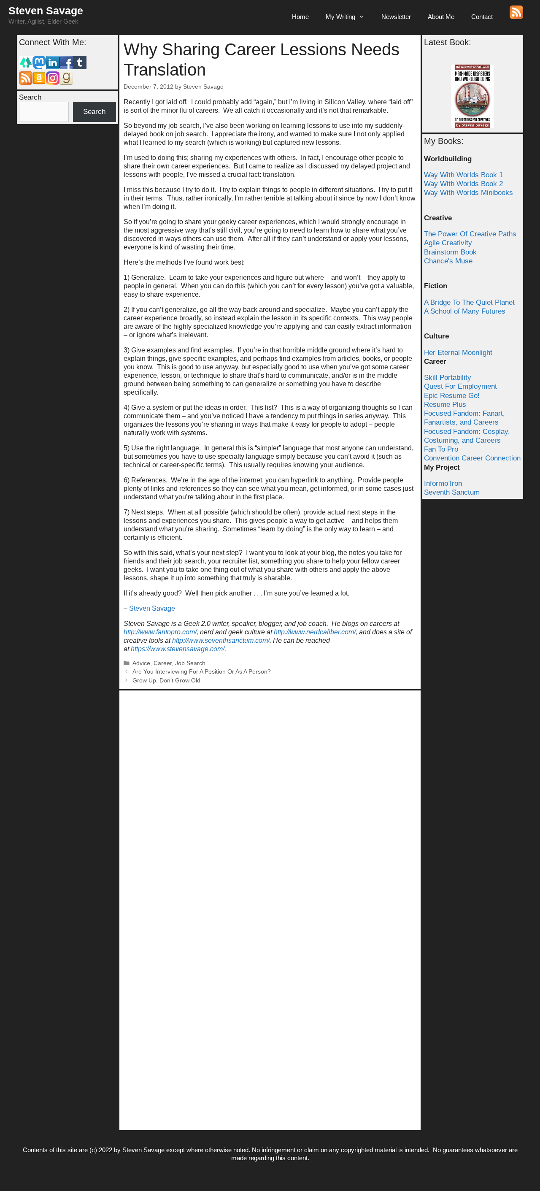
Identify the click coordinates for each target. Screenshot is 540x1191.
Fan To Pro (441, 449)
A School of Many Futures (464, 311)
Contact (482, 16)
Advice (141, 663)
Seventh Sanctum (452, 492)
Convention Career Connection (472, 458)
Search (30, 97)
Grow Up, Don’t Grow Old (166, 680)
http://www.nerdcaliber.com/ (315, 632)
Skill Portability (447, 378)
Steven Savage (45, 10)
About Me (441, 16)
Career (163, 663)
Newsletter (396, 16)
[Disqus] (270, 800)
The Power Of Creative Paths (470, 234)
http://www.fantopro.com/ (160, 632)
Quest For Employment (460, 386)
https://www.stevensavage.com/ (177, 648)
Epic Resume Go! (452, 396)
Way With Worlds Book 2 (463, 184)
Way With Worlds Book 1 (463, 175)
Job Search (190, 663)
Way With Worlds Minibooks (468, 193)
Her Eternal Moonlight (458, 353)
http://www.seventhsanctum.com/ (221, 640)
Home (300, 16)
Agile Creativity (448, 243)
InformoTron (443, 483)
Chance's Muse (448, 261)
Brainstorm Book (450, 252)
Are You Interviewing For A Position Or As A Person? (201, 672)
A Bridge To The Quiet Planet (469, 302)
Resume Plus (445, 405)
